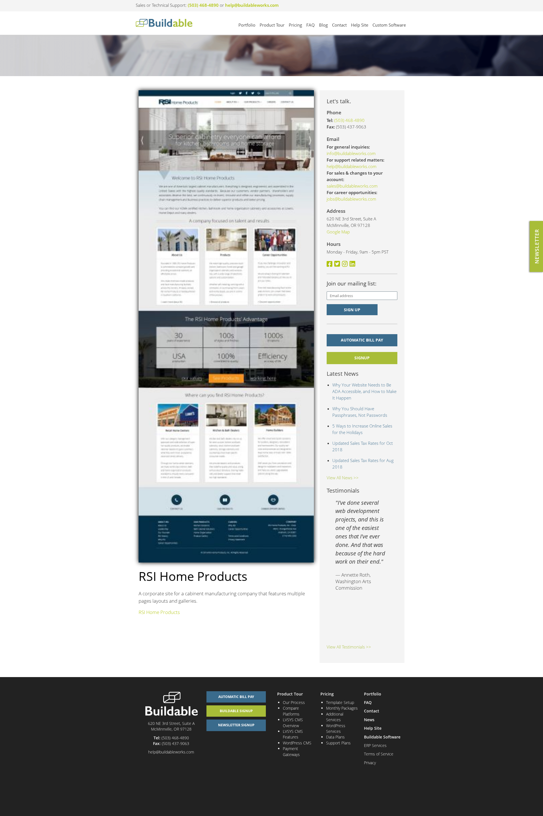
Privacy (370, 762)
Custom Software (389, 25)
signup (362, 357)
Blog (323, 25)
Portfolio (246, 25)
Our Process (294, 702)
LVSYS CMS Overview (293, 722)
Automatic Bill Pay (362, 340)
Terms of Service (378, 754)
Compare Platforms (291, 710)
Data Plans (335, 737)
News (369, 719)
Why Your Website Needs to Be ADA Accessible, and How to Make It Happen (364, 391)
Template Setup (340, 702)
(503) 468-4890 (203, 5)
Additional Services (334, 716)
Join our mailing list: (351, 283)
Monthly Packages (342, 708)
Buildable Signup (236, 710)
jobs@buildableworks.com (351, 199)
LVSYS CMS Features (293, 734)
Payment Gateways (291, 751)
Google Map (338, 232)
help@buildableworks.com (252, 5)
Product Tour (272, 25)
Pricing (295, 25)
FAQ (310, 25)
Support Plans (338, 743)
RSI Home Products (159, 612)
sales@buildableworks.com (352, 186)
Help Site (359, 25)
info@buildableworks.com (351, 153)
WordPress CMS (297, 743)
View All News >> (343, 477)
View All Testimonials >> (349, 647)
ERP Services (375, 745)
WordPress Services (335, 728)
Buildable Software (382, 737)
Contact (339, 25)
